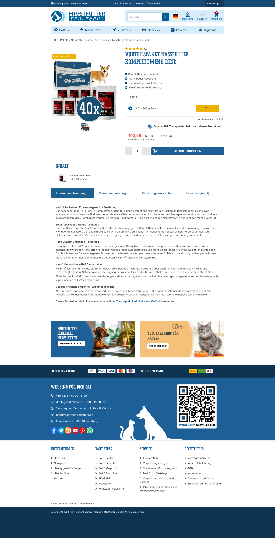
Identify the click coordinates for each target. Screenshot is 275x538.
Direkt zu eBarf (158, 346)
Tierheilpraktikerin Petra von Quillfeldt (139, 301)
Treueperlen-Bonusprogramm (160, 468)
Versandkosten (86, 503)
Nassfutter (93, 30)
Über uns (59, 458)
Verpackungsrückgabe (156, 463)
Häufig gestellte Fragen (68, 468)
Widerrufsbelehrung (199, 463)
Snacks (154, 30)
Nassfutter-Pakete (82, 40)
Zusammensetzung (112, 193)
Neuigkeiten (61, 463)
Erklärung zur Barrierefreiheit (205, 483)
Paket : (133, 96)
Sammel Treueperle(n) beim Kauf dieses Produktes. (187, 126)
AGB (190, 468)
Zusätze (124, 30)
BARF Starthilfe (108, 473)
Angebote (210, 30)
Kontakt (58, 478)
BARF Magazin (214, 3)
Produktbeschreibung (71, 193)
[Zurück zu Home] (54, 40)
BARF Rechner (107, 458)
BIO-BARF (104, 478)
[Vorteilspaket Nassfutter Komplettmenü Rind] (85, 130)
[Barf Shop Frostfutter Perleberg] (78, 16)
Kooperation (150, 458)
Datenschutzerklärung (201, 478)
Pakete (182, 30)
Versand (150, 139)
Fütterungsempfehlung (158, 193)
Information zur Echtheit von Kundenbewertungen (158, 488)
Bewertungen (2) (197, 193)
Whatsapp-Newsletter (112, 488)
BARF (64, 30)
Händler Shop (62, 473)
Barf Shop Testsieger (155, 473)
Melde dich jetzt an (71, 343)
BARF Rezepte (107, 463)
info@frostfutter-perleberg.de (74, 414)
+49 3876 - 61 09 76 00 (71, 395)
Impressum (194, 473)
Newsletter (105, 483)
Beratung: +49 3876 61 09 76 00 (70, 3)
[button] (175, 16)
